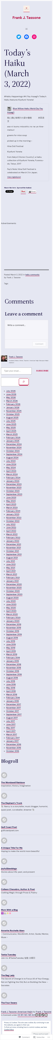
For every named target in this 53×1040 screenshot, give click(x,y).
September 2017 (14, 714)
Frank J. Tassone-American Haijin (17, 1011)
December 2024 (14, 444)
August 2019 (12, 637)
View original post (14, 177)
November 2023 (13, 487)
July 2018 (10, 681)
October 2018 (12, 671)
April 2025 (11, 431)
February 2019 (13, 657)
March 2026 (12, 401)
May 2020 (11, 607)
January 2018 (12, 701)
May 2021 (10, 567)
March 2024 (12, 474)
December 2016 (13, 744)
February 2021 (13, 577)
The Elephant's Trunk (11, 803)
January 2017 (12, 741)
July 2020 (11, 601)
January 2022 (12, 541)
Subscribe (42, 370)
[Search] (24, 382)
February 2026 (13, 404)
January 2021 (12, 581)
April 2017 (11, 731)
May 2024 (11, 467)
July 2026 (11, 391)
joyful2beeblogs (9, 868)
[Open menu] (26, 28)
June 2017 (11, 724)
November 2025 (13, 411)
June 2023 (11, 497)
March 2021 (11, 574)
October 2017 (12, 711)
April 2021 (11, 571)
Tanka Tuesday (8, 954)
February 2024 (13, 477)
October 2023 (12, 491)
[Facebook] (26, 36)
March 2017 (11, 734)
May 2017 (10, 727)
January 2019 (12, 661)
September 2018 (14, 674)
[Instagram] (34, 36)
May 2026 (11, 397)
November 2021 (13, 547)
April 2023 (11, 504)
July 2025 (11, 421)
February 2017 (13, 737)
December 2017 (13, 704)
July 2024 (11, 461)
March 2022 (11, 534)
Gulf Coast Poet (9, 827)
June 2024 (11, 464)
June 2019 (11, 644)
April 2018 (11, 691)
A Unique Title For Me (12, 847)
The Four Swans (9, 1002)
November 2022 (13, 517)
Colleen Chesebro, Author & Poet (18, 889)
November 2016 (13, 747)
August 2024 (12, 457)
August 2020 (12, 597)
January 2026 (12, 407)
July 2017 (10, 721)
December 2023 (13, 484)
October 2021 (12, 551)
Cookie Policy (9, 1030)
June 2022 (11, 527)
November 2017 (13, 707)
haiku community (32, 275)
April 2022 (11, 531)
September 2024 (14, 454)
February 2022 (13, 537)
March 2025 (12, 434)
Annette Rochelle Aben (12, 930)
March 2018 (11, 694)
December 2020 (14, 584)
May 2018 (10, 687)
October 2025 (13, 414)
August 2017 (12, 717)
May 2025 (11, 427)
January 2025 (12, 441)
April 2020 (11, 611)
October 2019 (12, 631)
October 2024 (13, 451)
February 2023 (13, 511)
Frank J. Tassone (26, 17)
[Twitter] (18, 36)
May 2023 (11, 501)
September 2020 (14, 594)
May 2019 (10, 647)
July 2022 (10, 524)
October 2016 (12, 751)
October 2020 (13, 591)
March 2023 (11, 507)
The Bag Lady (8, 975)
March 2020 (12, 614)
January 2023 (12, 514)
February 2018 (13, 697)
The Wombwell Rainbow (13, 782)
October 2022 (12, 521)
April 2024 (11, 471)
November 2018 (13, 667)
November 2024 (13, 447)
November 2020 (14, 587)
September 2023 (14, 494)
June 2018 (11, 684)
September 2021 (14, 554)
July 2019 (10, 641)
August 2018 (12, 677)
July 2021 (10, 561)
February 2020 (13, 617)
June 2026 (11, 394)
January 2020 (12, 621)
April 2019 (11, 651)
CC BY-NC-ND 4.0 (26, 1015)
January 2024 (12, 481)
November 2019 (13, 627)
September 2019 (14, 634)
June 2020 (11, 604)
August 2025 (12, 417)
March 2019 (11, 654)
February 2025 (13, 437)
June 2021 (11, 564)
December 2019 (13, 624)
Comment (39, 344)
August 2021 (12, 557)
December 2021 (13, 544)
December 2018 (13, 664)
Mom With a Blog (9, 910)
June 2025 (11, 424)
